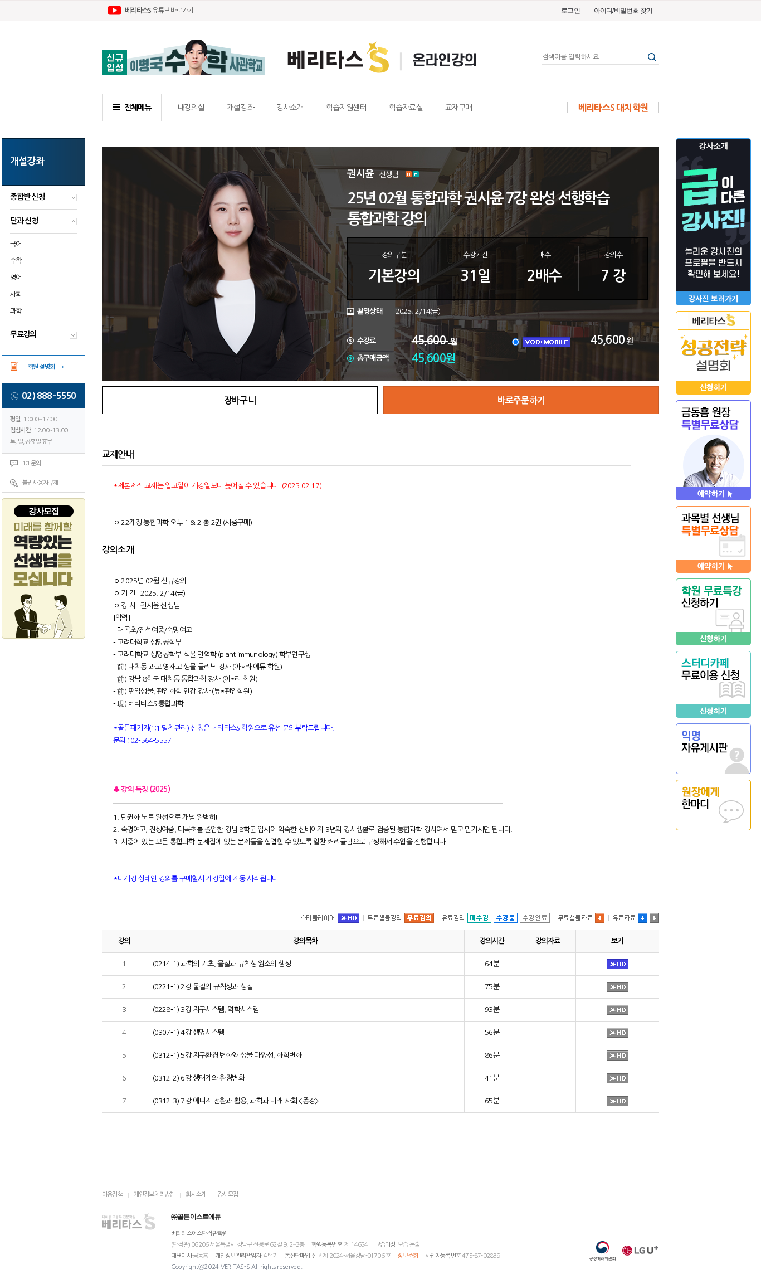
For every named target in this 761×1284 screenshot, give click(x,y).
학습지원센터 (346, 107)
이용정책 (112, 1194)
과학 (15, 311)
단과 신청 (24, 221)
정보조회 (407, 1256)
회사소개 (196, 1194)
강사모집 (227, 1194)
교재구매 (458, 107)
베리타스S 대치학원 (613, 107)
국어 (15, 244)
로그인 (570, 10)
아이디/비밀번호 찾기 (623, 10)
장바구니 (240, 400)
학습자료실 (406, 107)
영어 (15, 277)
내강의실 (190, 107)
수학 (15, 260)
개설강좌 (240, 107)
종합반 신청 (27, 197)
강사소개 (290, 107)
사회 (15, 294)
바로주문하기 (521, 400)
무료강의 (23, 334)
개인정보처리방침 (154, 1194)
